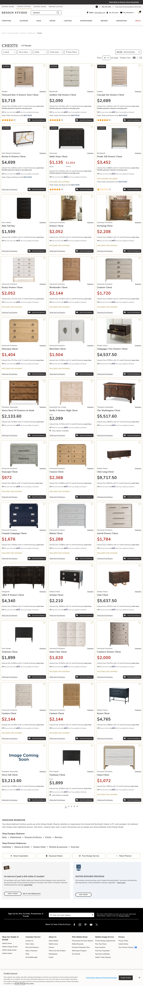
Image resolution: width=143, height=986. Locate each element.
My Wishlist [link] (128, 13)
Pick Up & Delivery (32, 947)
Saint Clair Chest (58, 651)
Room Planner (125, 856)
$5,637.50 (107, 601)
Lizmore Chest (104, 287)
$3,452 (104, 162)
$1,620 (56, 657)
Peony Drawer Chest (12, 287)
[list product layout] (140, 58)
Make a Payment (31, 951)
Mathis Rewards (77, 944)
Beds (4, 837)
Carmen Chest (9, 713)
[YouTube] (91, 925)
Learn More (28, 885)
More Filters (72, 52)
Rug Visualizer (100, 947)
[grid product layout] (134, 58)
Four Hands (6, 222)
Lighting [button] (68, 21)
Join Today (83, 895)
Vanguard (5, 592)
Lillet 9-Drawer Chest (13, 595)
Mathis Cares (53, 944)
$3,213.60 (11, 780)
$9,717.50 (107, 477)
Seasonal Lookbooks (102, 954)
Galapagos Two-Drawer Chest (112, 349)
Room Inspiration (21, 856)
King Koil (75, 847)
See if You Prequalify (32, 894)
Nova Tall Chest (10, 775)
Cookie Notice (123, 944)
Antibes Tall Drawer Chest (62, 94)
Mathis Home (7, 943)
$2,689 (104, 100)
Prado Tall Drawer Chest (109, 156)
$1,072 (104, 780)
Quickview (43, 91)
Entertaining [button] (86, 21)
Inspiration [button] (121, 21)
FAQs (27, 954)
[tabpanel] (71, 425)
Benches (58, 837)
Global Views (102, 345)
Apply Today (13, 894)
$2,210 (56, 601)
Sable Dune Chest (58, 156)
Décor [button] (52, 21)
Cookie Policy (19, 984)
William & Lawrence (58, 847)
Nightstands (15, 837)
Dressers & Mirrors (33, 837)
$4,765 (104, 719)
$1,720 (104, 293)
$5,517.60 (107, 416)
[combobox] (45, 13)
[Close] (139, 977)
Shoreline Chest (57, 349)
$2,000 (104, 657)
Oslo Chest (102, 595)
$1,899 (8, 657)
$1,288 (56, 539)
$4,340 (8, 601)
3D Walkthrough (31, 957)
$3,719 (8, 100)
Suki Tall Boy (8, 225)
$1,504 (70, 163)
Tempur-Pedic (39, 847)
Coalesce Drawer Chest (109, 651)
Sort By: (120, 52)
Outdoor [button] (24, 21)
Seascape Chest (10, 471)
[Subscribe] (92, 915)
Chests (48, 837)
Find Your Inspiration (102, 951)
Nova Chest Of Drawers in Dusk (18, 410)
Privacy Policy (124, 916)
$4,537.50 (107, 354)
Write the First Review (9, 189)
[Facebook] (74, 925)
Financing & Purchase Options (82, 941)
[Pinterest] (85, 925)
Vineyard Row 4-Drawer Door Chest (20, 94)
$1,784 (104, 539)
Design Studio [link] (24, 6)
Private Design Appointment (105, 941)
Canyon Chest (56, 471)
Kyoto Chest (103, 713)
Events (51, 957)
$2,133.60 (11, 416)
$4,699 (8, 162)
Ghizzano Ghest (10, 349)
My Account (113, 13)
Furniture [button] (6, 21)
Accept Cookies (126, 978)
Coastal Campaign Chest (14, 533)
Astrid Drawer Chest (107, 533)
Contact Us (29, 941)
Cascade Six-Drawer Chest (110, 94)
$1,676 (8, 539)
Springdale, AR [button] (100, 13)
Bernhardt (53, 91)
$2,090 (56, 100)
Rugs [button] (39, 21)
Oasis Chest (103, 775)
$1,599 (8, 231)
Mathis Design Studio (9, 947)
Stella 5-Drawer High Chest (63, 410)
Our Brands (76, 954)
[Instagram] (80, 925)
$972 (7, 477)
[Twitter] (96, 925)
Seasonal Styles (56, 856)
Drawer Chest (56, 225)
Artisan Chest (56, 595)
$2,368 (56, 477)
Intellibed (6, 847)
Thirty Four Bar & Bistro (57, 951)
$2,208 (104, 231)
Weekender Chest (58, 287)
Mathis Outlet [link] (56, 7)
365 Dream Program (79, 951)
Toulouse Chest (10, 651)
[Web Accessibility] (97, 7)
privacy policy (29, 984)
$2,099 (56, 418)
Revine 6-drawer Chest (14, 156)
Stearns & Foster (22, 847)
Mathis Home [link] (8, 7)
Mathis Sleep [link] (40, 7)
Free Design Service (90, 856)
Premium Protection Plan (81, 947)
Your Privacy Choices (125, 947)
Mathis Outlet (7, 953)
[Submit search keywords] (58, 12)
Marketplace (53, 954)
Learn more (121, 883)
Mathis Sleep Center (9, 950)
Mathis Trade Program (103, 957)
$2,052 (56, 231)
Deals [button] (138, 21)
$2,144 (56, 293)
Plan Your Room (101, 944)
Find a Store (29, 944)
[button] (113, 13)
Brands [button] (104, 21)
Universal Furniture (57, 222)
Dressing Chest (105, 225)
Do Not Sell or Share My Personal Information (101, 978)
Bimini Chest (56, 533)
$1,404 (8, 354)
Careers (51, 947)
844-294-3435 (106, 7)
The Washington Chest (108, 410)
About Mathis (53, 941)
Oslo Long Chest (105, 471)
